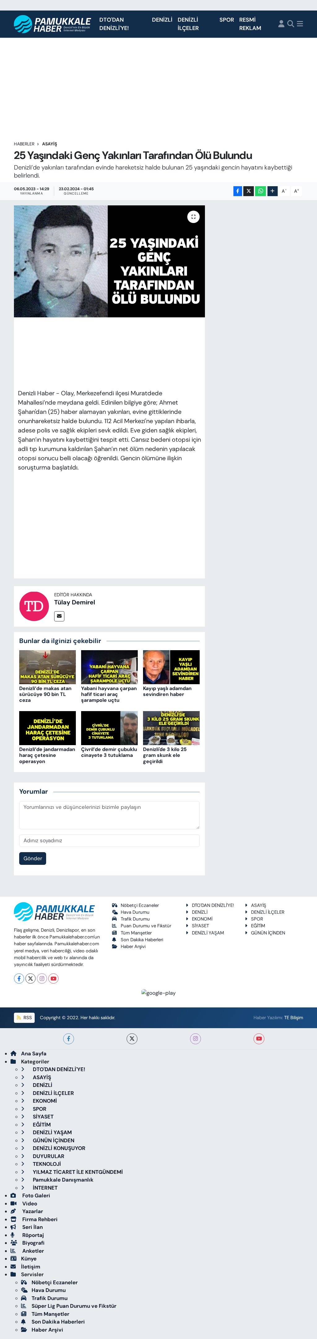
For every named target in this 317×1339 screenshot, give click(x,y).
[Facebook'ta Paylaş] (237, 191)
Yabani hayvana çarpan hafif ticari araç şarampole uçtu (109, 694)
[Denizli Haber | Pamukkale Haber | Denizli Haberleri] (53, 24)
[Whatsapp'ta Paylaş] (260, 191)
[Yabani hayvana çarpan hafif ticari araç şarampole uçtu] (109, 666)
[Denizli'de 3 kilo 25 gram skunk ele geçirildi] (171, 727)
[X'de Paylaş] (248, 191)
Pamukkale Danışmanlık (62, 1179)
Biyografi (33, 1242)
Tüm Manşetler (136, 933)
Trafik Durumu (135, 919)
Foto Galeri (35, 1195)
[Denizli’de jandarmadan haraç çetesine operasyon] (47, 727)
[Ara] (290, 24)
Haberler (24, 144)
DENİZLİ (162, 20)
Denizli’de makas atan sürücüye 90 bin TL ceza (45, 694)
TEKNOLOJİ (46, 1164)
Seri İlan (32, 1227)
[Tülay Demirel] (34, 605)
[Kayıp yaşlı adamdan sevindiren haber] (171, 666)
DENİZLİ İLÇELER (188, 24)
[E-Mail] (59, 616)
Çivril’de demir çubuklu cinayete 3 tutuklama (109, 752)
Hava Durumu (135, 912)
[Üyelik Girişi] (281, 24)
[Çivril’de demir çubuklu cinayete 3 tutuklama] (109, 727)
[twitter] (132, 1038)
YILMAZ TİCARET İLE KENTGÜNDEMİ (77, 1172)
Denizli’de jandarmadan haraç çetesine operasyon (47, 755)
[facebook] (68, 1038)
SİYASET (200, 926)
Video (29, 1203)
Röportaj (32, 1235)
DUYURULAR (48, 1156)
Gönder (33, 858)
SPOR (226, 20)
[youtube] (259, 1038)
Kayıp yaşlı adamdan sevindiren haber (167, 691)
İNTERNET (45, 1187)
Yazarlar (32, 1211)
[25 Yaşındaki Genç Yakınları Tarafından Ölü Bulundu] (109, 261)
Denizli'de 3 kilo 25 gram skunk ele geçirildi (165, 755)
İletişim (30, 1266)
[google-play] (158, 992)
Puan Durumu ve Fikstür (146, 926)
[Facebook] (19, 978)
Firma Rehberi (39, 1219)
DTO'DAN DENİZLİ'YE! (114, 24)
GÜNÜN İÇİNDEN (268, 933)
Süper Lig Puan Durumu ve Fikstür (74, 1306)
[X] (30, 978)
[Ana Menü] (300, 24)
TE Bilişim (293, 1018)
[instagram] (195, 1038)
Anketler (32, 1250)
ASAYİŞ (49, 144)
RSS (27, 1018)
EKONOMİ (202, 919)
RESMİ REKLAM (250, 24)
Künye (29, 1258)
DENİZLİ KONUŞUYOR (58, 1148)
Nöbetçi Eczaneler (140, 905)
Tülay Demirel (74, 602)
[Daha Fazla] (272, 191)
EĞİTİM (258, 926)
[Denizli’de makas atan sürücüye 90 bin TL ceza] (47, 666)
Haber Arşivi (133, 946)
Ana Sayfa (33, 1053)
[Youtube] (53, 978)
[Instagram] (42, 978)
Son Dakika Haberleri (142, 940)
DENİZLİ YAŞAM (208, 933)
